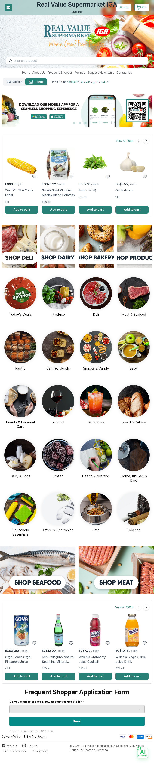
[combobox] (77, 709)
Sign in (123, 7)
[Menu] (8, 7)
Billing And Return (34, 736)
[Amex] (140, 736)
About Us (38, 72)
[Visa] (122, 736)
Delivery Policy (11, 736)
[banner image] (77, 34)
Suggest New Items (100, 72)
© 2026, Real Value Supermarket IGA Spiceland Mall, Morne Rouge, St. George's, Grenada (107, 747)
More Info (77, 11)
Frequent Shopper (60, 72)
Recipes (79, 72)
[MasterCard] (131, 736)
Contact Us (124, 72)
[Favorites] (34, 176)
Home (26, 72)
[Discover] (148, 736)
